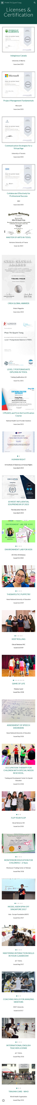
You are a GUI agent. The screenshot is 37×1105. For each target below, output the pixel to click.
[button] (2, 2)
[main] (18, 12)
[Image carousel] (18, 444)
